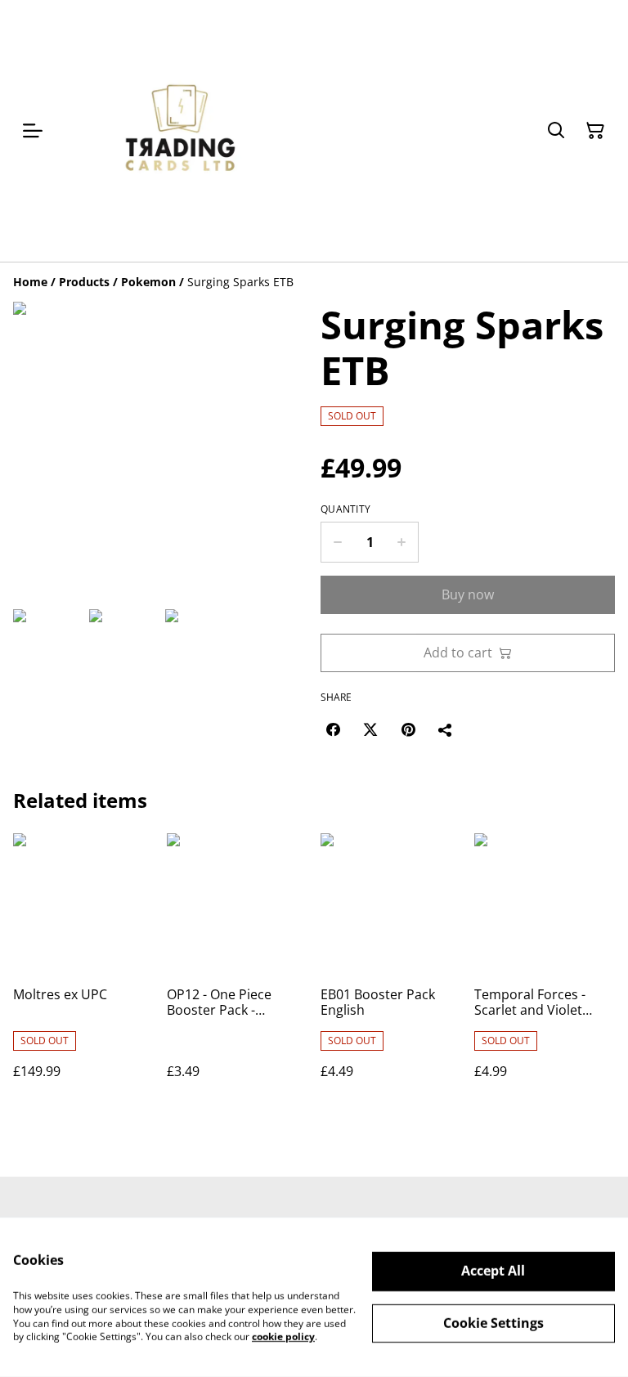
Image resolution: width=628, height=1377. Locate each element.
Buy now (468, 594)
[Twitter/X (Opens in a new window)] (370, 729)
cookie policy (283, 1336)
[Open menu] (32, 131)
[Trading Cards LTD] (181, 130)
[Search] (556, 131)
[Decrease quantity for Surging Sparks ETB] (337, 542)
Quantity (345, 509)
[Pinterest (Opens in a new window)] (408, 729)
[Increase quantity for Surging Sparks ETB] (402, 542)
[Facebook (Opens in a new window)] (333, 729)
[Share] (445, 729)
